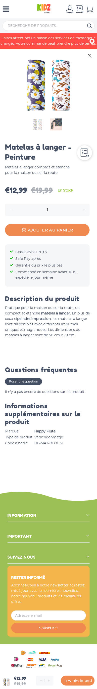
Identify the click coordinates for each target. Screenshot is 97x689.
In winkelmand (77, 681)
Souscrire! (48, 628)
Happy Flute (44, 431)
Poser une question (23, 381)
